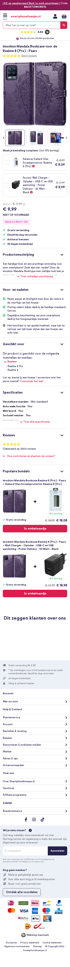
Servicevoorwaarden (10, 861)
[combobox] (35, 25)
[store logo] (26, 16)
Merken (7, 751)
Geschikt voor (13, 344)
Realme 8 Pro (15, 366)
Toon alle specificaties (36, 421)
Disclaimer (11, 942)
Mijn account (55, 16)
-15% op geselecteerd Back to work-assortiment (30, 3)
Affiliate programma (14, 794)
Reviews (9, 435)
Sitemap (37, 946)
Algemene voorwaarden (17, 946)
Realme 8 (12, 370)
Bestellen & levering (15, 731)
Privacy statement (29, 942)
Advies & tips (10, 758)
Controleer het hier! (31, 381)
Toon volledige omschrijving (36, 276)
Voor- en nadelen (15, 290)
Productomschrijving (18, 254)
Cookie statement (52, 942)
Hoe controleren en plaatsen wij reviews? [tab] (31, 456)
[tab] (35, 254)
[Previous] (7, 93)
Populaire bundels (16, 471)
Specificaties (13, 392)
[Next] (63, 93)
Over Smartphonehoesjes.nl (19, 781)
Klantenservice (11, 717)
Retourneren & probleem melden (22, 744)
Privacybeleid (44, 859)
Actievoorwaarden (13, 765)
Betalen (7, 738)
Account (8, 724)
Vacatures (8, 788)
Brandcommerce (12, 811)
